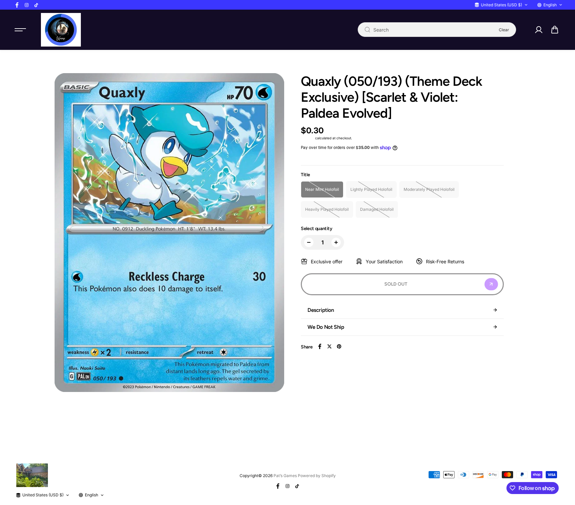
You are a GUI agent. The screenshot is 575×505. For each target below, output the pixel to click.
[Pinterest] (339, 346)
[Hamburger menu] (20, 29)
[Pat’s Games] (61, 30)
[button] (554, 29)
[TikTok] (36, 5)
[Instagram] (27, 5)
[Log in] (538, 29)
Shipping (307, 138)
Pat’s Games (285, 475)
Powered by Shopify (317, 475)
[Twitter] (329, 346)
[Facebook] (17, 5)
